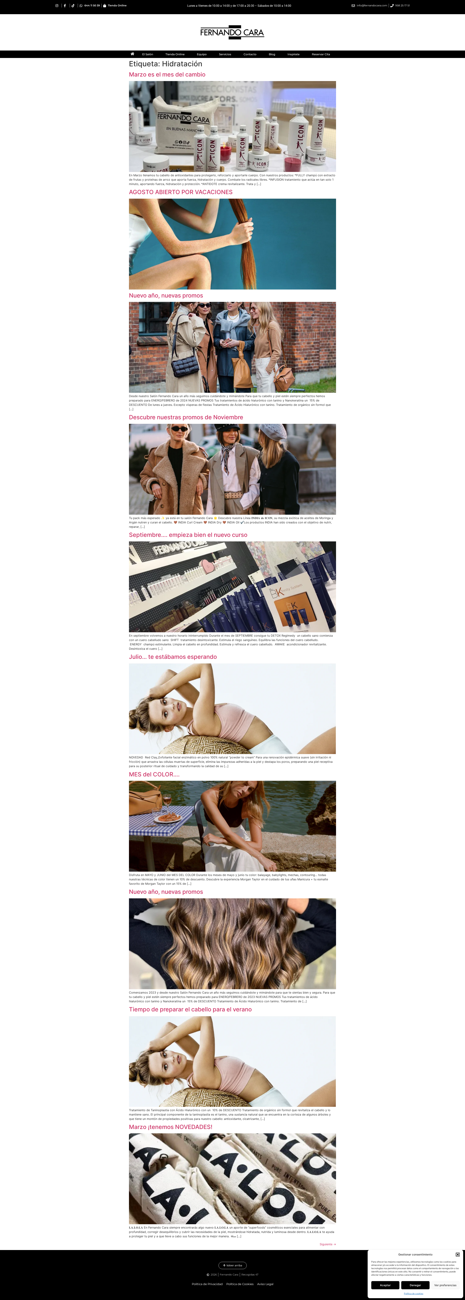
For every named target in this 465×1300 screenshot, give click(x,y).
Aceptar (385, 1285)
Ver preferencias (445, 1285)
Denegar (415, 1285)
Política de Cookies (240, 1284)
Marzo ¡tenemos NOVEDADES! (170, 1126)
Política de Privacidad (207, 1284)
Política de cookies (413, 1293)
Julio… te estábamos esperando (173, 656)
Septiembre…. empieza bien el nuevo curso (188, 534)
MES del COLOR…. (154, 774)
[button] (458, 1254)
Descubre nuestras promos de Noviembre (186, 417)
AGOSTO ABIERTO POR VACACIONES (181, 192)
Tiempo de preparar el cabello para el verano (190, 1009)
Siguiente (328, 1244)
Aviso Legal (265, 1284)
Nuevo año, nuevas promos (166, 295)
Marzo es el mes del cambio (167, 74)
